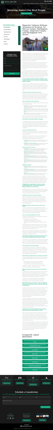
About (25, 3)
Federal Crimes (6, 34)
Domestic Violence (7, 29)
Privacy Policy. (33, 428)
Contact (45, 3)
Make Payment (49, 3)
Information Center (6, 383)
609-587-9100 (48, 1)
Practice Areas (32, 3)
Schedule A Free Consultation (26, 13)
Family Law (6, 43)
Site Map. (37, 428)
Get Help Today (11, 73)
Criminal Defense (7, 27)
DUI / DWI (6, 36)
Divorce (5, 41)
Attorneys (27, 3)
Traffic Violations (7, 39)
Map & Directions (26, 420)
